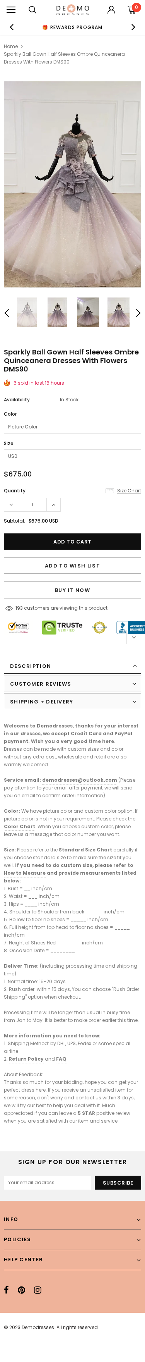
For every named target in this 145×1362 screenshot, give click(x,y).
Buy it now (72, 590)
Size (9, 443)
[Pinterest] (21, 1290)
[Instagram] (37, 1290)
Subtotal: (14, 521)
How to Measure (25, 873)
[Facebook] (6, 1290)
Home (11, 46)
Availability (17, 399)
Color (10, 414)
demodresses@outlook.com (79, 780)
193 (19, 608)
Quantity (15, 490)
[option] (73, 27)
